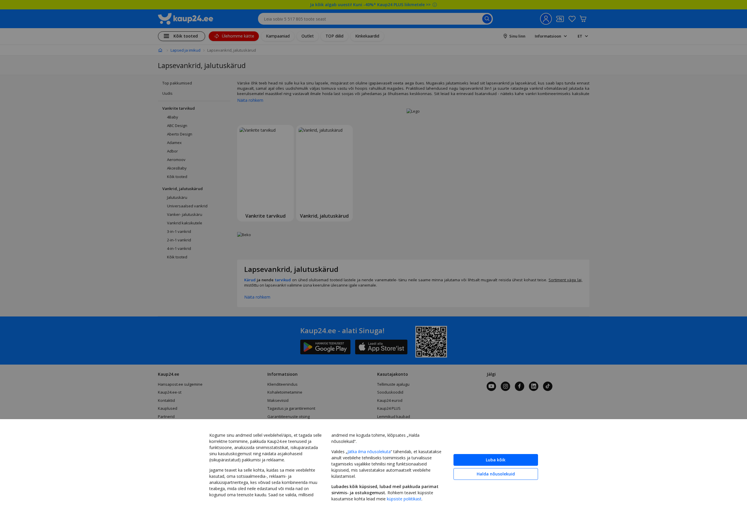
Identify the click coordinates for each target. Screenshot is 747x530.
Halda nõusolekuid (496, 474)
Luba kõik (495, 460)
